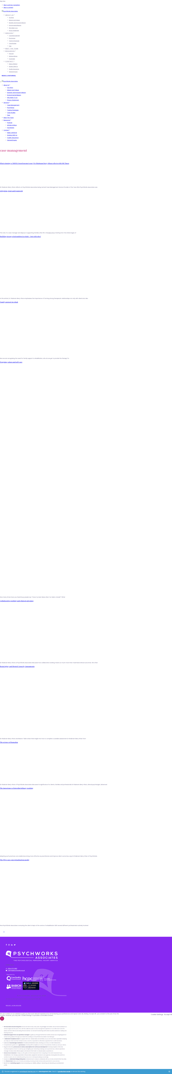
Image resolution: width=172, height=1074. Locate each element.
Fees (10, 46)
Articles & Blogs (13, 56)
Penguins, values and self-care (11, 362)
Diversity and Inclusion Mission (17, 23)
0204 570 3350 (12, 968)
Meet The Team (11, 48)
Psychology (12, 38)
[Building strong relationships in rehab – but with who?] (86, 267)
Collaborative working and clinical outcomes (16, 601)
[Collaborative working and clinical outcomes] (86, 631)
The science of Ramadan (9, 742)
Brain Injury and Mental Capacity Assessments (17, 666)
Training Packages (14, 41)
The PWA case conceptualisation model (14, 860)
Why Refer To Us (13, 28)
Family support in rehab (9, 302)
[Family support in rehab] (86, 330)
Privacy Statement (14, 30)
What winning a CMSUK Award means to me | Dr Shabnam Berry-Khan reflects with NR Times (34, 163)
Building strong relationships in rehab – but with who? (20, 237)
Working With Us (13, 66)
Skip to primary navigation (12, 5)
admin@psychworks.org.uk (16, 970)
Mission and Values (14, 20)
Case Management (14, 35)
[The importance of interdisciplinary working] (86, 822)
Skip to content (8, 7)
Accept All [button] (168, 1014)
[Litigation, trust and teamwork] (86, 212)
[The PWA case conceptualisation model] (86, 892)
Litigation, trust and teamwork (11, 191)
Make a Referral (13, 64)
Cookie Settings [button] (157, 1014)
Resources (10, 51)
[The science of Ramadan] (86, 763)
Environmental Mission (15, 25)
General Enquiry (13, 71)
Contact (9, 61)
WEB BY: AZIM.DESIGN (13, 1005)
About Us (9, 15)
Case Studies (12, 43)
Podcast (11, 53)
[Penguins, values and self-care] (86, 480)
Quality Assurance (14, 69)
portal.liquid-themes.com (28, 1071)
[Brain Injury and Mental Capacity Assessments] (86, 702)
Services (9, 33)
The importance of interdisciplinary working (16, 788)
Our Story (11, 17)
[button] (2, 1018)
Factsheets (12, 59)
